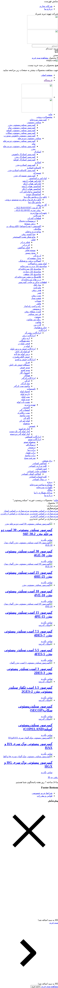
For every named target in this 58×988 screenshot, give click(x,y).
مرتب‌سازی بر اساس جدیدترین (43, 513)
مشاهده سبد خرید (49, 986)
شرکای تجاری (45, 6)
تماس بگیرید (46, 540)
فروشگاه (48, 80)
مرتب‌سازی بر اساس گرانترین (44, 516)
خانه (56, 500)
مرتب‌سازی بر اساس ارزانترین (14, 513)
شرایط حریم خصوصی (42, 793)
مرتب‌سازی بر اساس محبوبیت (44, 511)
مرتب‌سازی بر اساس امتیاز (16, 511)
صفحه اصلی (46, 75)
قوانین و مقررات (44, 796)
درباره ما (48, 9)
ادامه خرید (36, 986)
